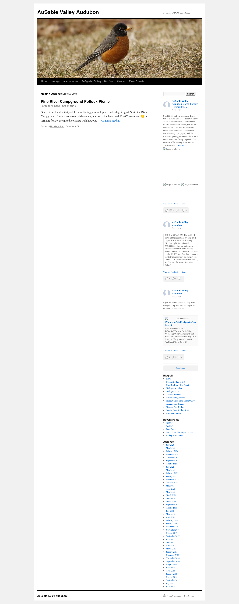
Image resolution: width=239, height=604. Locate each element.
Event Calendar (137, 81)
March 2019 (171, 501)
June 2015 (170, 586)
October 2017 (171, 532)
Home (44, 81)
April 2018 (170, 517)
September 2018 (173, 504)
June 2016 (170, 567)
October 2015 (171, 576)
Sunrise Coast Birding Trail (177, 410)
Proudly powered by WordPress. (180, 595)
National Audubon (173, 394)
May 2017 (170, 542)
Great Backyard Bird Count (177, 384)
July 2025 (170, 466)
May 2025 (170, 469)
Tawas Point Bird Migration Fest (179, 432)
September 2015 (173, 580)
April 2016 (170, 570)
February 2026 (172, 451)
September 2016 (173, 561)
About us (121, 81)
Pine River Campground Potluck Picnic (75, 101)
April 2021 (170, 488)
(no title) (169, 422)
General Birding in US (175, 381)
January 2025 (171, 476)
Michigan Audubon (174, 388)
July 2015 (170, 583)
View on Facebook (171, 203)
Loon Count (171, 429)
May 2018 (170, 514)
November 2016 (173, 558)
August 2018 (171, 507)
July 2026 (170, 444)
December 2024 (172, 479)
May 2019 (170, 498)
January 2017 (171, 551)
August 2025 (171, 463)
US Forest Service (173, 413)
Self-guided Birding (91, 81)
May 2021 (170, 485)
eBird (168, 378)
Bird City (108, 81)
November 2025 (173, 457)
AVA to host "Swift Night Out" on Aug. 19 (180, 324)
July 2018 (170, 510)
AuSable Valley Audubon (68, 12)
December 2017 (172, 526)
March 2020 (171, 495)
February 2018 (172, 520)
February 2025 (172, 473)
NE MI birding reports (175, 397)
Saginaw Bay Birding (175, 403)
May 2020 (170, 492)
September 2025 (173, 460)
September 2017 (173, 536)
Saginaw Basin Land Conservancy (180, 400)
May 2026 (170, 447)
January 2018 (171, 523)
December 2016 (172, 554)
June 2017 (170, 539)
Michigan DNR (172, 391)
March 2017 (171, 548)
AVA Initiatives (70, 81)
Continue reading (112, 120)
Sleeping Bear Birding (175, 407)
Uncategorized (57, 126)
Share (184, 203)
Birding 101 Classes (174, 435)
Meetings (55, 81)
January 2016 (171, 573)
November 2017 (173, 529)
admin (73, 105)
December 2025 (172, 454)
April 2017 (170, 545)
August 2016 (171, 564)
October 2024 (171, 482)
